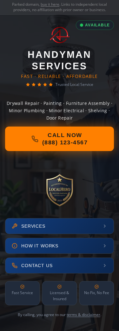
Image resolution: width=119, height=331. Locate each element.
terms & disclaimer (83, 314)
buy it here (50, 4)
